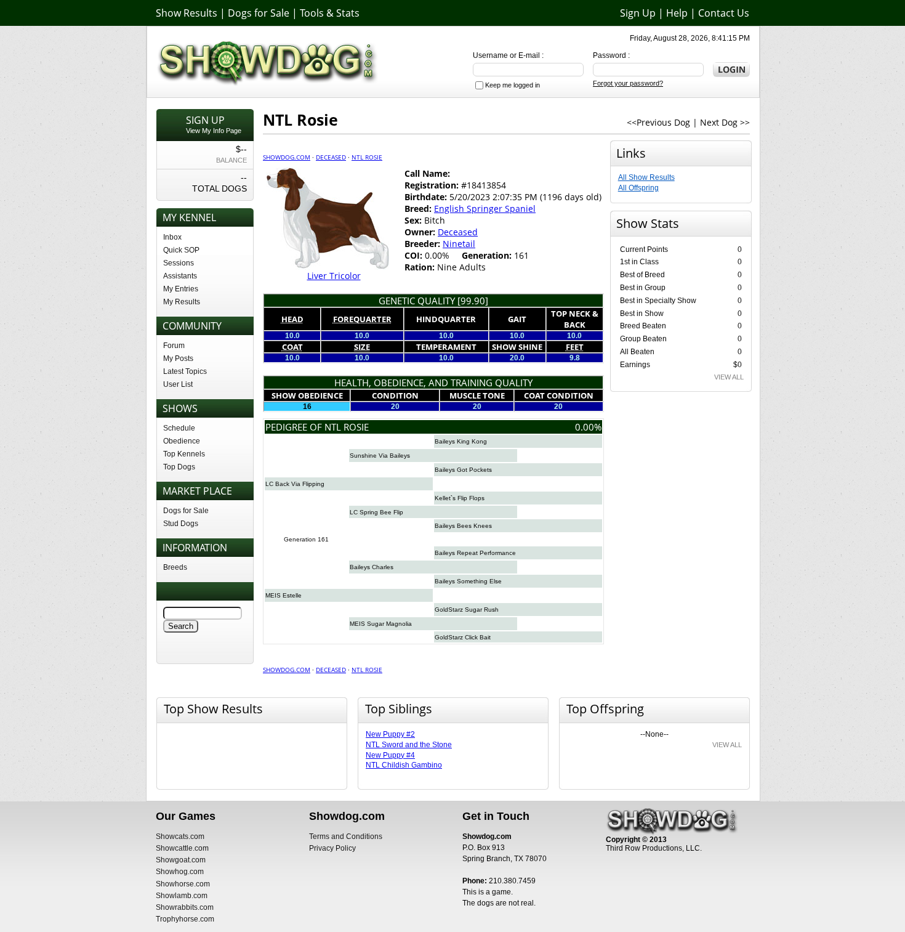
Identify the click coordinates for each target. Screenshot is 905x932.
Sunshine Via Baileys (380, 455)
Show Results (186, 13)
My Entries (180, 289)
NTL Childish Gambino (404, 765)
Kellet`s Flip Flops (460, 498)
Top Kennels (184, 454)
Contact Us (723, 13)
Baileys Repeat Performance (475, 552)
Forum (174, 345)
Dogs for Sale (258, 13)
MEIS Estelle (283, 595)
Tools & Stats (330, 13)
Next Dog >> (725, 122)
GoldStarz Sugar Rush (467, 609)
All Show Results (646, 177)
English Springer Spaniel (485, 208)
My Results (181, 302)
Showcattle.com (182, 848)
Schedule (179, 428)
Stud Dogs (180, 523)
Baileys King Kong (461, 441)
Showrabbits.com (185, 907)
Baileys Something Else (468, 581)
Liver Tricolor (334, 276)
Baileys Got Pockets (463, 469)
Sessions (178, 263)
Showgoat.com (181, 860)
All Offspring (638, 188)
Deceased (331, 157)
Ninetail (459, 243)
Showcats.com (180, 836)
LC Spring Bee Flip (376, 512)
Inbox (172, 237)
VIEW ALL (729, 377)
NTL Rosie (367, 157)
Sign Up (638, 13)
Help (677, 13)
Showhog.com (180, 871)
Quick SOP (181, 250)
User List (178, 384)
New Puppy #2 (390, 734)
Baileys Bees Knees (463, 525)
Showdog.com (286, 157)
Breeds (175, 567)
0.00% (588, 427)
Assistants (180, 276)
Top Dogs (179, 467)
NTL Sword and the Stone (409, 744)
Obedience (181, 441)
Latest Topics (185, 371)
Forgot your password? (628, 83)
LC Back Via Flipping (294, 483)
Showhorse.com (183, 884)
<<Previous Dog (658, 122)
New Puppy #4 (390, 755)
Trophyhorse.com (185, 919)
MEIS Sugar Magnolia (381, 623)
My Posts (178, 358)
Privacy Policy (332, 848)
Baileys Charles (371, 567)
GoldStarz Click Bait (463, 637)
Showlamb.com (181, 895)
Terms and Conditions (345, 836)
